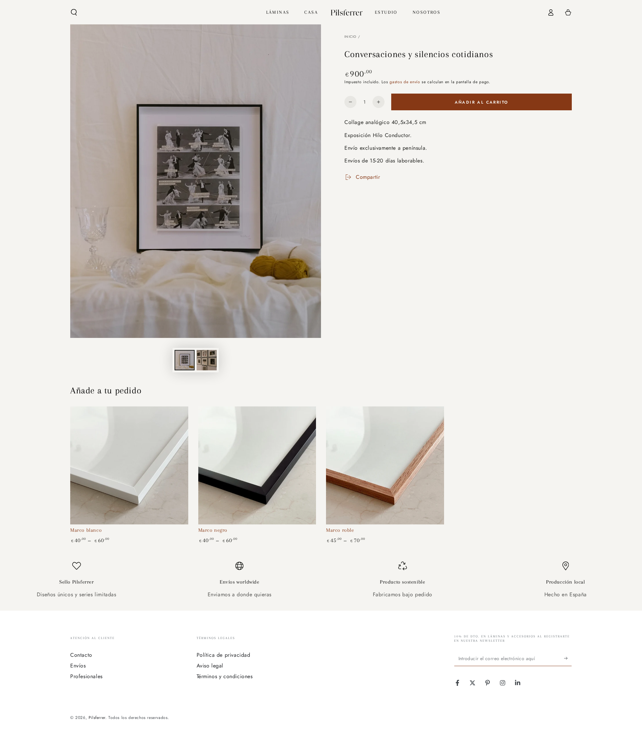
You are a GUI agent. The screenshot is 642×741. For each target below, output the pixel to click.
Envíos (78, 665)
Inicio (350, 36)
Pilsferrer (97, 718)
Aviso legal (210, 665)
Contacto (81, 655)
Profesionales (86, 676)
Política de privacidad (223, 655)
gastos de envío (405, 82)
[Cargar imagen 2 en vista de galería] (207, 360)
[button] (74, 12)
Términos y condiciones (225, 676)
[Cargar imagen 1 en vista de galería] (185, 360)
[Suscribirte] (568, 658)
